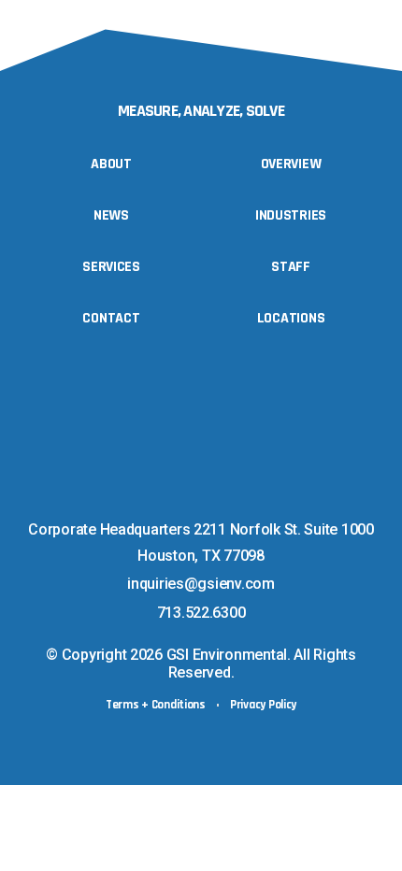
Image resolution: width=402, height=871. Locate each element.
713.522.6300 (201, 612)
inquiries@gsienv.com (201, 584)
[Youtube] (216, 498)
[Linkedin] (177, 498)
